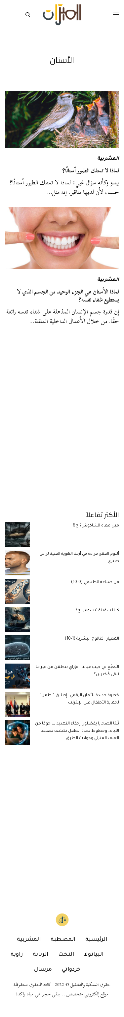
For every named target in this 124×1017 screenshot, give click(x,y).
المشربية (108, 159)
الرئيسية (96, 940)
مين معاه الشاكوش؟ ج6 (96, 525)
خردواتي (71, 970)
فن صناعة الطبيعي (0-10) (95, 582)
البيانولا (93, 955)
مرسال (43, 970)
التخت (66, 955)
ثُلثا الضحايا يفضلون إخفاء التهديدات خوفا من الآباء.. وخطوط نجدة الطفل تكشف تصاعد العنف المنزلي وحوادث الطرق (77, 731)
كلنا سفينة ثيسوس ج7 (97, 610)
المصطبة (63, 940)
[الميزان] (62, 14)
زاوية (17, 955)
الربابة (40, 955)
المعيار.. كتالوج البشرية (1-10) (92, 639)
